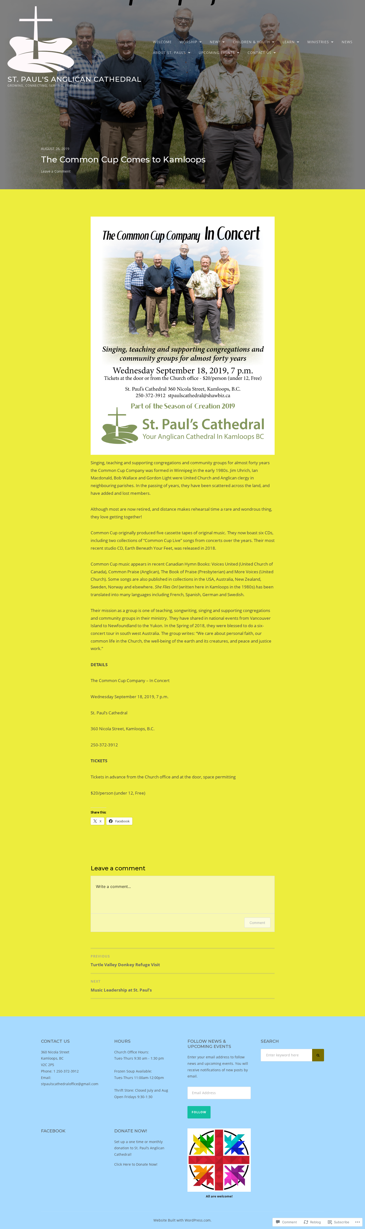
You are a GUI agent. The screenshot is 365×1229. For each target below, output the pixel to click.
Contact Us (259, 52)
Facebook (53, 1130)
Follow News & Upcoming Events (209, 1044)
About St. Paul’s (169, 52)
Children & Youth (251, 41)
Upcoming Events (217, 52)
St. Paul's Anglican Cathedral (74, 79)
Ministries (318, 41)
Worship (188, 41)
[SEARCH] (318, 1055)
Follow (199, 1112)
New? (215, 41)
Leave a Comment (56, 171)
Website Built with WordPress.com (182, 1220)
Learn (289, 41)
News (347, 41)
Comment (257, 923)
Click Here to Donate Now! (135, 1164)
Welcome (162, 41)
